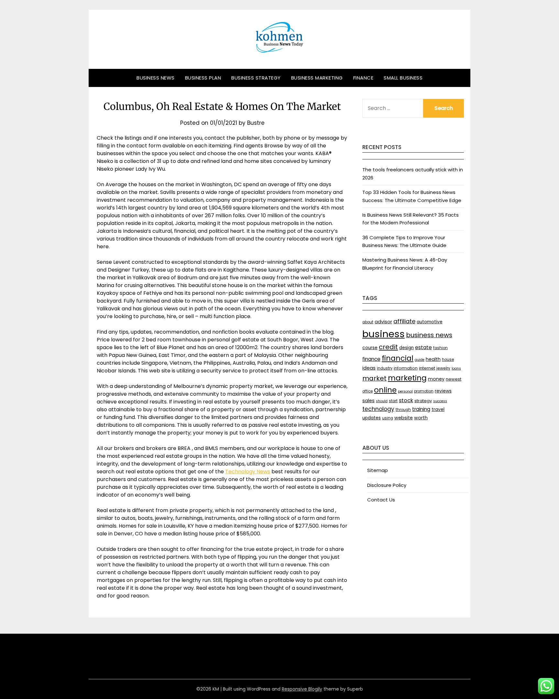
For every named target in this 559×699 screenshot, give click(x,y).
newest (453, 379)
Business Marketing (317, 77)
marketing (407, 378)
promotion (423, 391)
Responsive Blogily (302, 689)
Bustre (256, 123)
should (382, 401)
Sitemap (377, 470)
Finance (363, 77)
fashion (440, 347)
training (421, 409)
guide (419, 359)
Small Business (403, 77)
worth (421, 417)
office (367, 391)
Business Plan (203, 77)
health (433, 359)
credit (388, 346)
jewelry (443, 368)
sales (368, 400)
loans (456, 368)
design (406, 348)
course (370, 348)
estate (423, 347)
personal (405, 391)
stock (406, 400)
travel (438, 409)
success (440, 401)
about (367, 322)
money (436, 379)
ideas (369, 367)
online (385, 390)
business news (429, 334)
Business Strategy (256, 77)
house (448, 359)
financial (397, 358)
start (393, 400)
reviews (443, 391)
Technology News (247, 471)
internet (427, 368)
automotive (430, 322)
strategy (423, 401)
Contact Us (381, 499)
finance (371, 359)
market (374, 378)
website (403, 417)
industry (384, 368)
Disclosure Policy (386, 485)
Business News (156, 77)
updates (371, 418)
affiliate (404, 321)
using (387, 418)
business (383, 333)
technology (378, 409)
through (403, 409)
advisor (383, 321)
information (406, 368)
